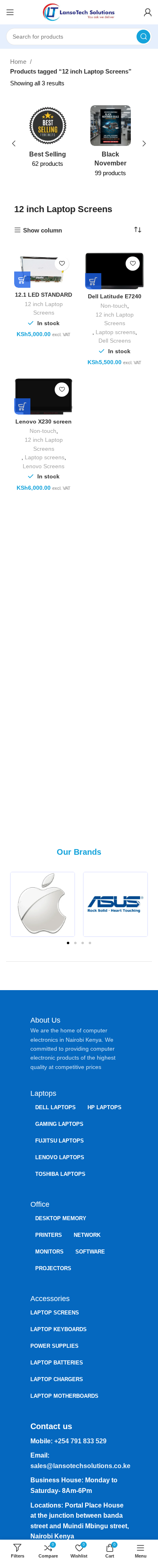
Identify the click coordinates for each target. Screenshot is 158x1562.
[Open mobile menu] (10, 12)
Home (19, 61)
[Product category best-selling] (47, 139)
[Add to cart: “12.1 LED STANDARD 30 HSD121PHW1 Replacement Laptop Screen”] (22, 280)
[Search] (143, 36)
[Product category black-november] (110, 143)
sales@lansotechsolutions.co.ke (80, 1465)
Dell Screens (114, 341)
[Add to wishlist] (62, 263)
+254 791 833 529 (80, 1441)
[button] (19, 904)
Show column (42, 230)
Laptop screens (115, 332)
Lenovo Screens (43, 466)
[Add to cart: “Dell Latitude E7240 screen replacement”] (93, 281)
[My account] (148, 12)
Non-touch (113, 306)
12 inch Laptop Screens (44, 308)
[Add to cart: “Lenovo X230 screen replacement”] (22, 406)
